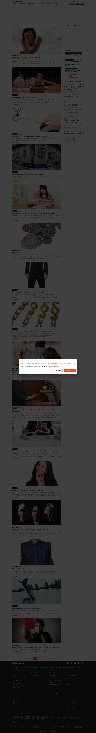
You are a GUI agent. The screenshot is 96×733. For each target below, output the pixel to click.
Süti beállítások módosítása (55, 370)
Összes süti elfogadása (70, 370)
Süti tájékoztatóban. (53, 366)
